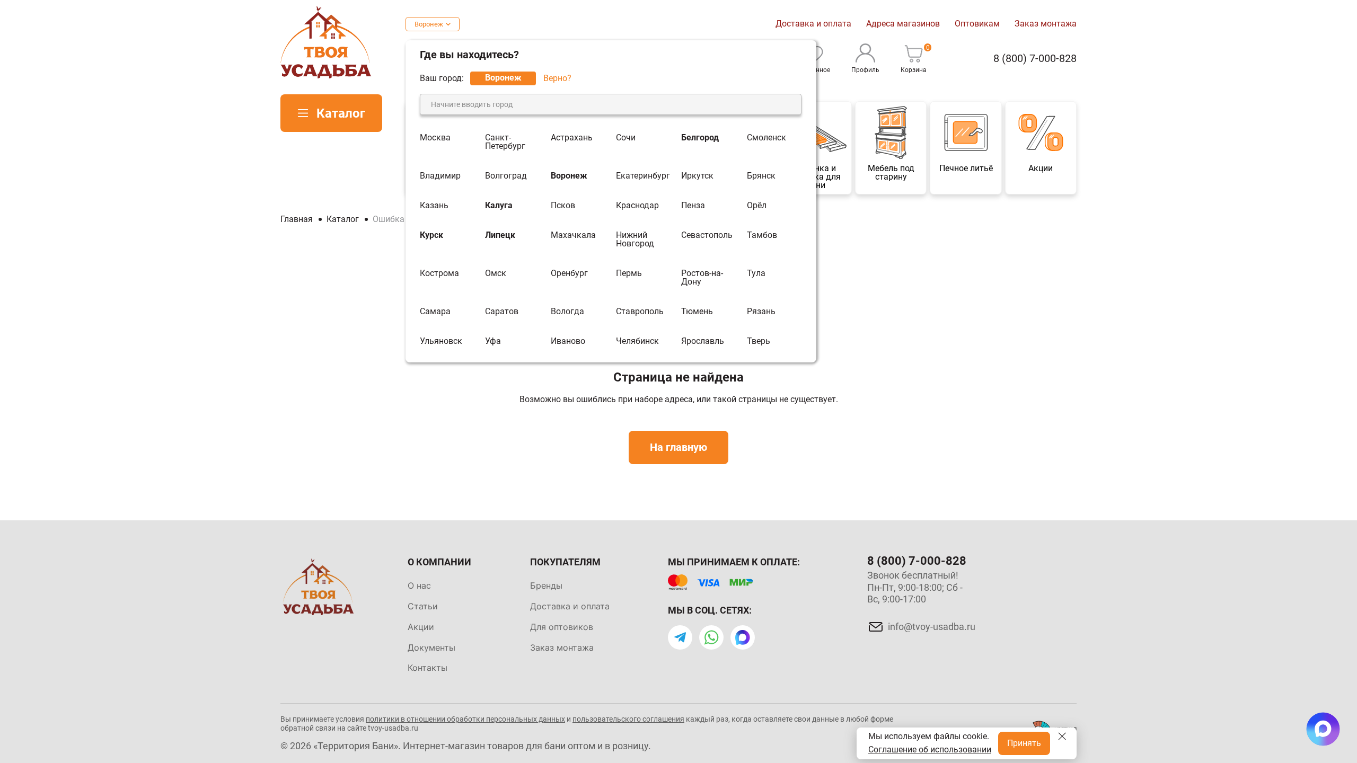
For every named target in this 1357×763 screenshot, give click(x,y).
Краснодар (637, 205)
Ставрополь (640, 311)
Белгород (700, 138)
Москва (435, 138)
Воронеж (429, 24)
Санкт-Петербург (505, 142)
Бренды (546, 585)
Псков (563, 205)
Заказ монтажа (1046, 24)
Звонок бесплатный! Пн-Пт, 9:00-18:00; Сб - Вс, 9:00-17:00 (915, 587)
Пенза (693, 205)
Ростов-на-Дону (702, 277)
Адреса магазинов (903, 24)
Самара (435, 311)
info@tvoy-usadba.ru (931, 626)
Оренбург (569, 273)
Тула (756, 273)
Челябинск (637, 341)
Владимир (440, 176)
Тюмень (697, 311)
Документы (431, 647)
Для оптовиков (561, 627)
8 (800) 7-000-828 (1035, 58)
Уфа (493, 341)
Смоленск (766, 138)
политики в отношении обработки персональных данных (465, 719)
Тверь (758, 341)
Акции (421, 627)
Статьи (423, 606)
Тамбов (762, 235)
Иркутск (697, 176)
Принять (1024, 743)
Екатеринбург (643, 176)
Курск (431, 235)
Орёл (756, 205)
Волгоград (506, 176)
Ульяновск (441, 341)
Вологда (567, 311)
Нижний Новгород (635, 239)
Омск (495, 273)
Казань (434, 205)
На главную (678, 447)
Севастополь (707, 235)
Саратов (501, 311)
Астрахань (572, 138)
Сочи (626, 138)
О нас (419, 585)
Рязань (761, 311)
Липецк (500, 235)
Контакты (427, 667)
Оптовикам (977, 24)
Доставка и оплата (813, 24)
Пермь (629, 273)
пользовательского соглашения (628, 719)
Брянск (761, 176)
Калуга (499, 205)
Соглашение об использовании (929, 749)
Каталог (340, 113)
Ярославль (702, 341)
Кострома (439, 273)
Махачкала (573, 235)
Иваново (568, 341)
